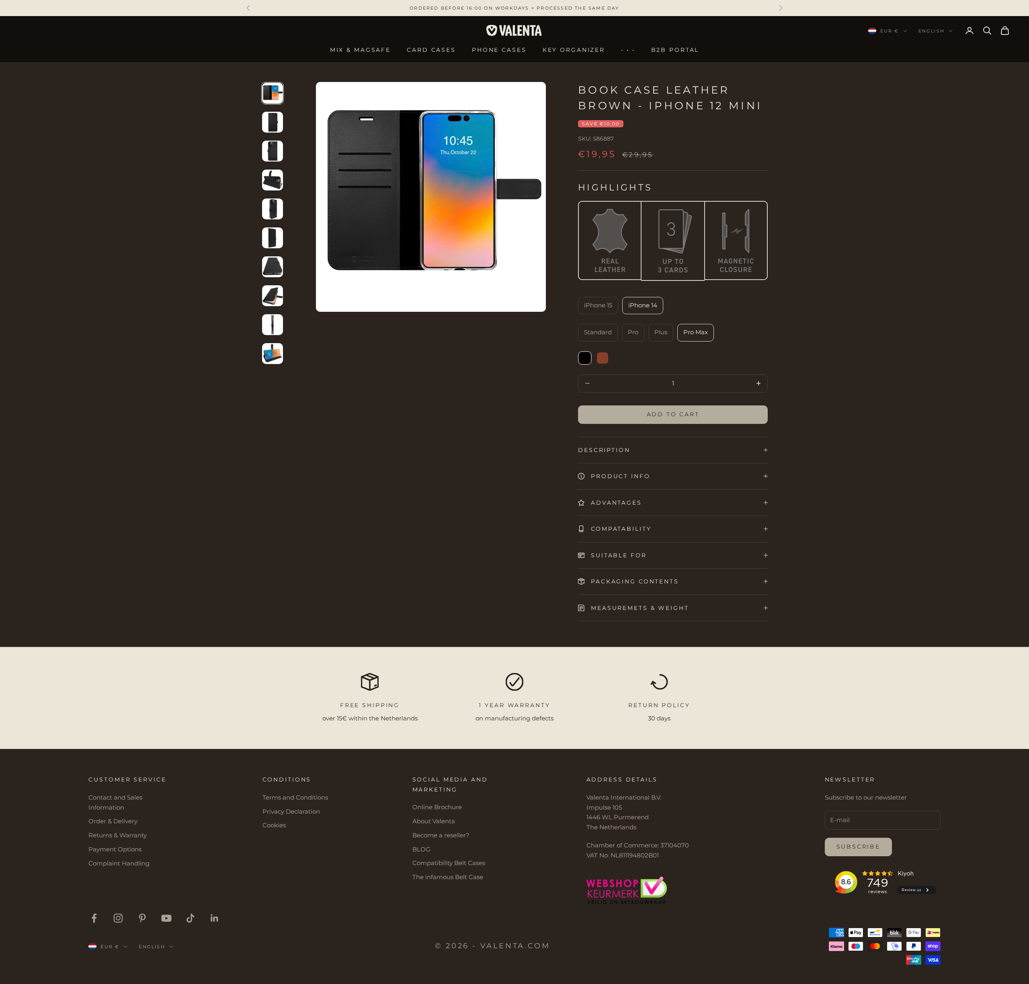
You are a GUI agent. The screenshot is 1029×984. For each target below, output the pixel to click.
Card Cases (431, 49)
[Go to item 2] (272, 122)
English (931, 31)
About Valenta (433, 821)
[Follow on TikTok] (190, 918)
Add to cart (673, 414)
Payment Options (114, 849)
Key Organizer (574, 49)
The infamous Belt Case (447, 877)
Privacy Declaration (291, 811)
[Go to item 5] (272, 209)
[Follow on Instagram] (118, 918)
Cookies (274, 825)
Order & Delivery (112, 821)
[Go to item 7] (272, 267)
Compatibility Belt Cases (448, 863)
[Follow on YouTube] (166, 918)
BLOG (421, 849)
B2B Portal (675, 49)
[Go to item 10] (272, 353)
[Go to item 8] (272, 295)
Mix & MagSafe (360, 49)
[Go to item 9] (272, 324)
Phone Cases (499, 49)
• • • (628, 49)
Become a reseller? (440, 835)
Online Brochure (437, 807)
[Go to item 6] (272, 238)
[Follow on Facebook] (94, 918)
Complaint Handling (119, 863)
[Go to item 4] (272, 180)
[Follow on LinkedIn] (214, 918)
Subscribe (858, 846)
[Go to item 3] (272, 151)
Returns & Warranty (117, 835)
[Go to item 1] (272, 93)
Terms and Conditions (295, 797)
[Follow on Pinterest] (142, 918)
